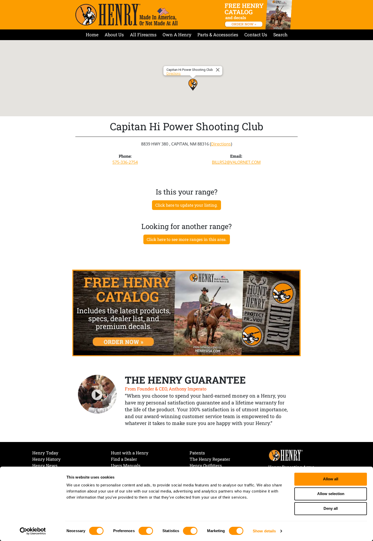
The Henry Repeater (210, 459)
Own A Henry (177, 35)
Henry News (44, 465)
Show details (264, 531)
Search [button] (280, 35)
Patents (197, 453)
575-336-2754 (125, 162)
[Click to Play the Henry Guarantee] (97, 394)
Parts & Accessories (217, 35)
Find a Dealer (124, 459)
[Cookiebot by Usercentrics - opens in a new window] (33, 531)
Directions (173, 73)
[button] (193, 84)
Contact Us (255, 35)
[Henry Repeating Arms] (126, 14)
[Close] (218, 70)
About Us (114, 35)
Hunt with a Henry (129, 453)
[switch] (146, 531)
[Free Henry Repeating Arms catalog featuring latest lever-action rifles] (259, 14)
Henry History (46, 459)
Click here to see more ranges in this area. (187, 239)
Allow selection (330, 493)
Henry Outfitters (206, 465)
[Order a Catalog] (186, 312)
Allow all (330, 479)
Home (92, 35)
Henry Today (45, 453)
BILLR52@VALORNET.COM (236, 162)
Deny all (331, 508)
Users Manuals (125, 465)
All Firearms (143, 35)
